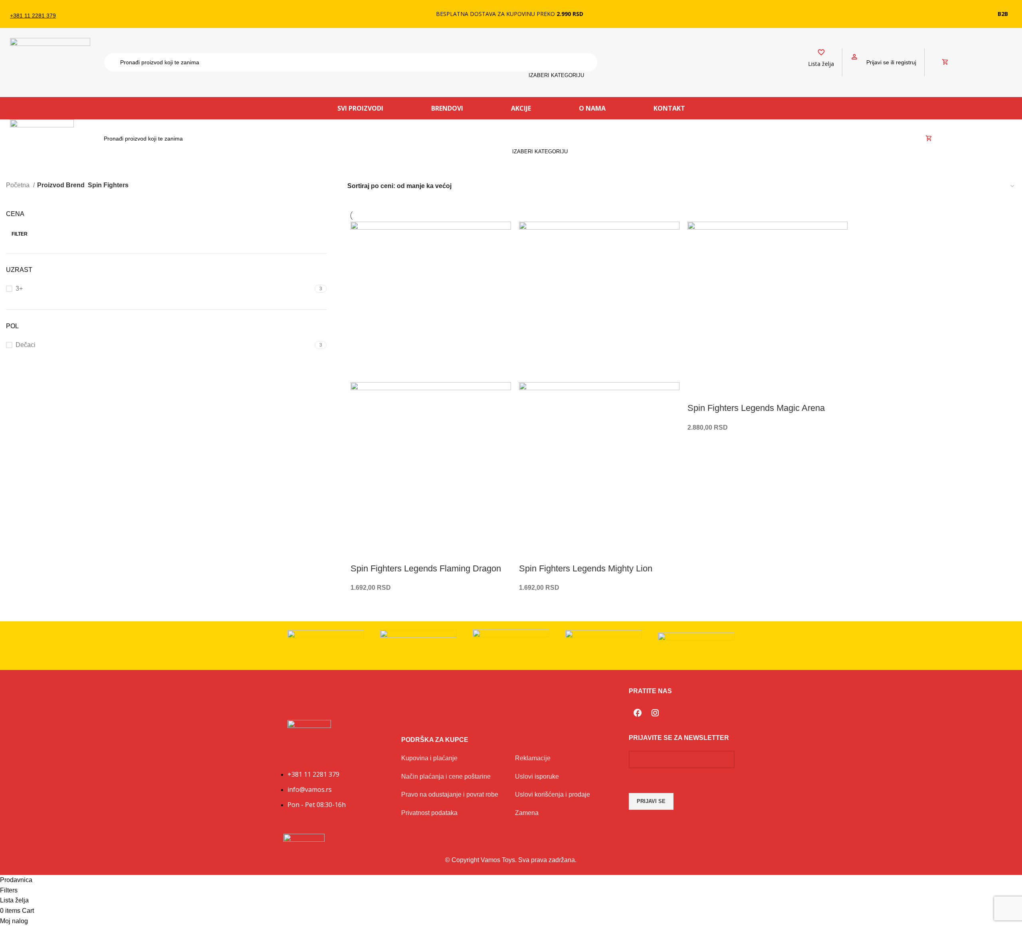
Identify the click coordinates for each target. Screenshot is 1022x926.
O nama (592, 108)
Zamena (527, 812)
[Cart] (945, 62)
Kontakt (669, 108)
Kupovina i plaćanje (429, 758)
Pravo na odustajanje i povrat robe (449, 794)
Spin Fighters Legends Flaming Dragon (426, 568)
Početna (18, 185)
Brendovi (447, 108)
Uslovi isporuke (537, 776)
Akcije (521, 108)
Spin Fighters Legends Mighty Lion (585, 568)
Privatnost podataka (429, 812)
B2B (1003, 14)
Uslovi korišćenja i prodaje (552, 794)
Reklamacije (533, 758)
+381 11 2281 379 (33, 15)
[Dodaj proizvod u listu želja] (360, 553)
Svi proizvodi (360, 108)
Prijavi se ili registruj (891, 62)
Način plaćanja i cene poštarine (446, 776)
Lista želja (821, 63)
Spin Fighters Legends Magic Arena (756, 408)
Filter (20, 234)
